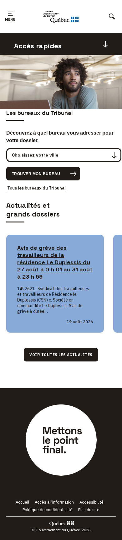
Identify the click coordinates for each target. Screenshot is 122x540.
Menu (10, 22)
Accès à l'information (54, 502)
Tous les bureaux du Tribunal (36, 188)
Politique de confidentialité (48, 509)
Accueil (22, 502)
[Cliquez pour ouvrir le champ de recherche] (112, 16)
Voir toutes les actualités (60, 354)
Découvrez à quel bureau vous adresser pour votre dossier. (60, 136)
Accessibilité (91, 502)
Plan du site (88, 509)
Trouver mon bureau (36, 174)
